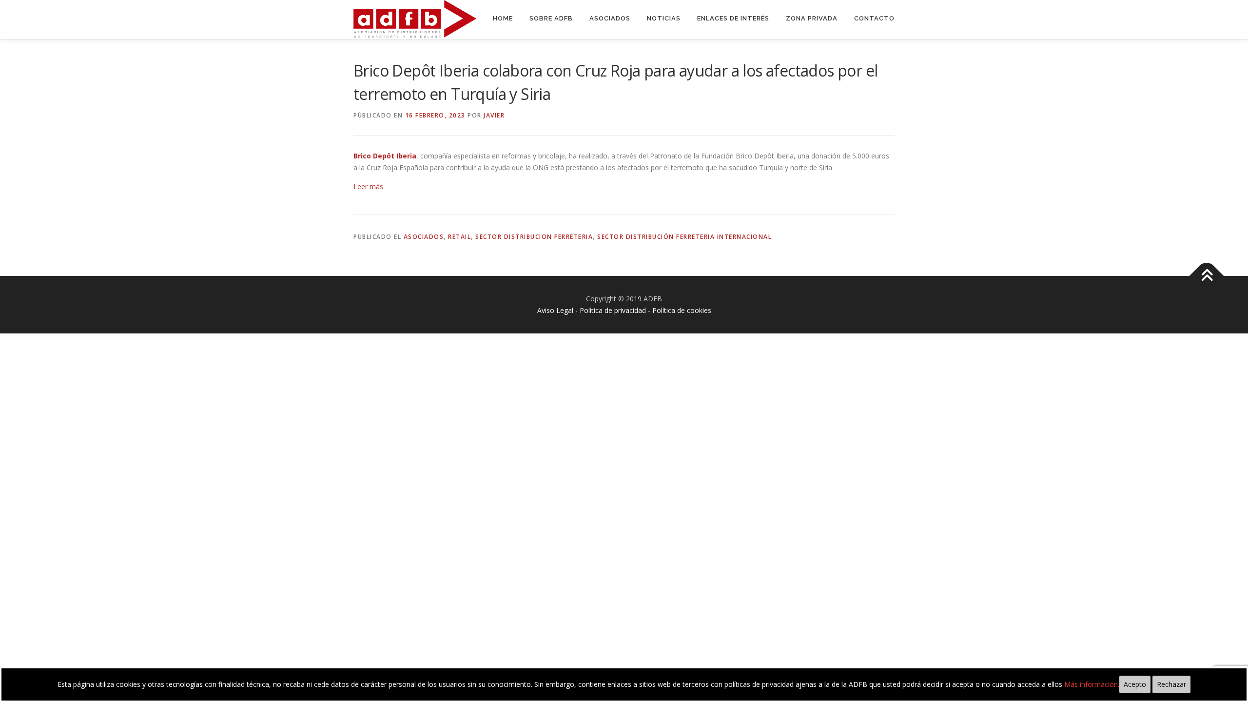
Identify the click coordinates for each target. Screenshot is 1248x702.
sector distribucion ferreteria (534, 237)
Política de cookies (681, 310)
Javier (494, 115)
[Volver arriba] (1207, 276)
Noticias (664, 18)
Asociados (609, 18)
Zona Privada (812, 18)
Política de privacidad (613, 310)
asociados (424, 237)
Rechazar (1171, 684)
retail (459, 237)
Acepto (1135, 684)
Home (503, 18)
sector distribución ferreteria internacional (684, 237)
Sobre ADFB (551, 18)
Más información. (1091, 684)
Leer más (368, 186)
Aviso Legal (555, 310)
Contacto (874, 18)
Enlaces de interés (733, 18)
